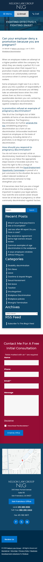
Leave (10, 273)
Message (8, 392)
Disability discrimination (18, 265)
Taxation (12, 288)
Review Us (9, 539)
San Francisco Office (21, 501)
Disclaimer (9, 420)
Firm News (12, 269)
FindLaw (25, 554)
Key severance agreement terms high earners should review (20, 239)
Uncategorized (14, 291)
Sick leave (12, 284)
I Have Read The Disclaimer (18, 426)
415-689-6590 (24, 507)
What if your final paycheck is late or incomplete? (21, 224)
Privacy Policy (24, 551)
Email (23, 13)
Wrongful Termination (18, 302)
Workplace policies (16, 299)
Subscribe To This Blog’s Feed (21, 323)
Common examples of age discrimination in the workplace (22, 246)
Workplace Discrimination (11, 51)
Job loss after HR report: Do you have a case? (22, 231)
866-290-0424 (25, 510)
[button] (7, 13)
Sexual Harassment (16, 280)
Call (37, 13)
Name (7, 357)
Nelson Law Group (18, 49)
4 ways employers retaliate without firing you (20, 253)
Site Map (14, 551)
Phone (7, 369)
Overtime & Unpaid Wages (20, 276)
